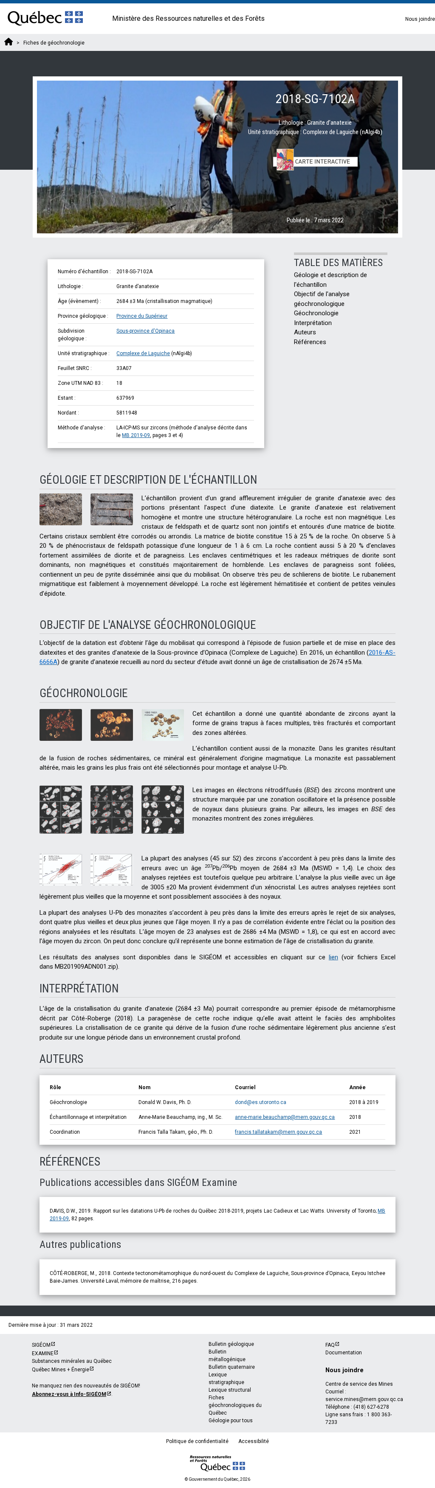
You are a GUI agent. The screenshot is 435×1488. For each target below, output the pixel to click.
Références (310, 342)
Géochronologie (316, 313)
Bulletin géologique (231, 1344)
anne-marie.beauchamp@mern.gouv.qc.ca (285, 1117)
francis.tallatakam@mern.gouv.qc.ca (278, 1132)
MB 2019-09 (136, 435)
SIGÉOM (41, 1345)
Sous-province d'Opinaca (145, 331)
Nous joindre (420, 19)
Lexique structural (230, 1390)
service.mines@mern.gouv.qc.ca (364, 1399)
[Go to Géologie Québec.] (8, 43)
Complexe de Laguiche (143, 353)
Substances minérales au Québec (72, 1361)
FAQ (330, 1345)
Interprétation (313, 323)
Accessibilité (253, 1441)
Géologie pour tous (231, 1421)
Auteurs (305, 332)
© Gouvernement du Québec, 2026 (217, 1479)
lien (333, 957)
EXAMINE (43, 1353)
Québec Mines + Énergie (60, 1370)
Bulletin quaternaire (232, 1367)
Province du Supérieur (141, 316)
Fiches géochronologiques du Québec (235, 1405)
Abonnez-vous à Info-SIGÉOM (69, 1394)
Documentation (343, 1353)
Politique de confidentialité (197, 1441)
